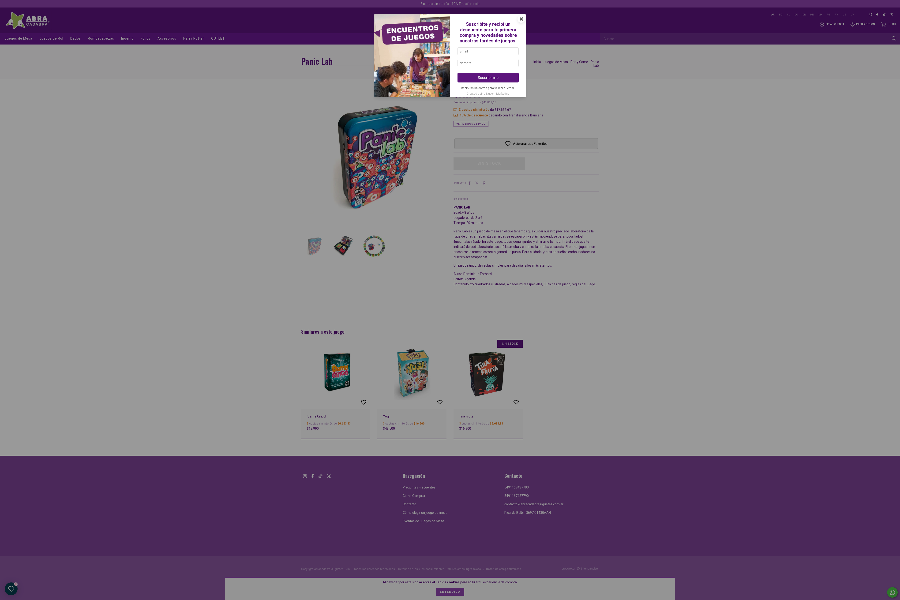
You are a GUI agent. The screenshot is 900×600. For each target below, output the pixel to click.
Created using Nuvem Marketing (488, 93)
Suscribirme (488, 77)
